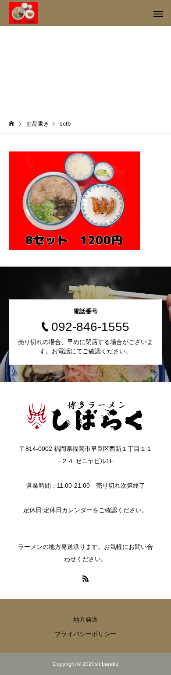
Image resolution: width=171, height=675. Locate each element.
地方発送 (85, 619)
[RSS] (85, 578)
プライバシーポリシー (85, 633)
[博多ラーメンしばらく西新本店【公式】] (23, 13)
